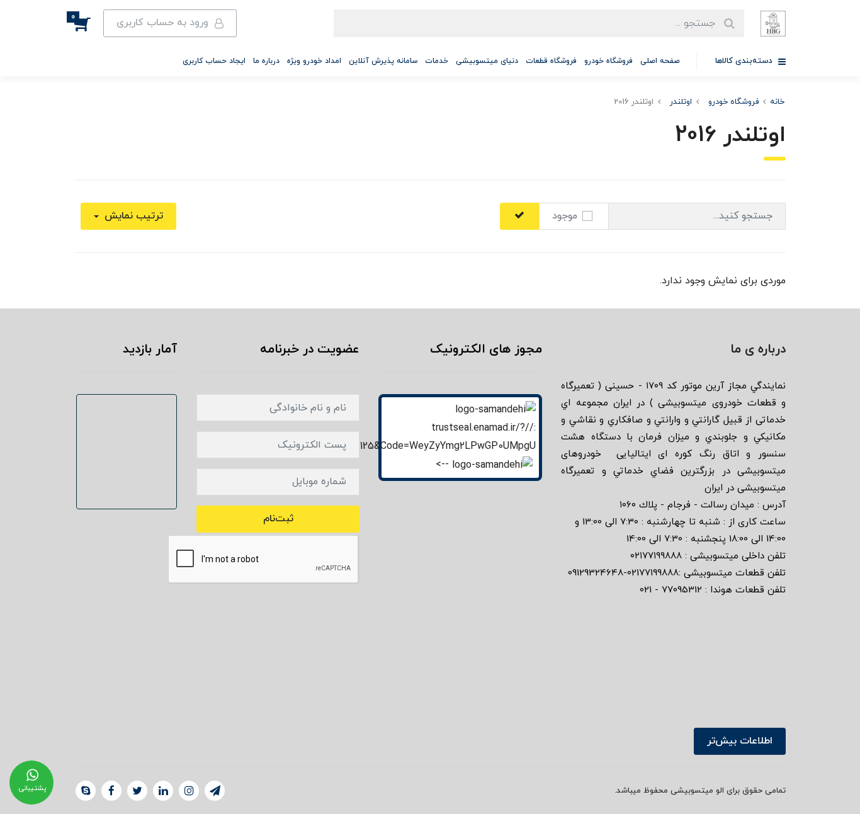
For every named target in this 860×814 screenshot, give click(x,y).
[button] (88, 23)
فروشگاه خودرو (608, 61)
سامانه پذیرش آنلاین (383, 61)
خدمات (436, 61)
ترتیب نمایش (132, 216)
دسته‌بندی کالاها (745, 61)
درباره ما (266, 61)
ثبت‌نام (278, 519)
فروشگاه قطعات (551, 61)
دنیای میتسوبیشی (487, 61)
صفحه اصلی (660, 61)
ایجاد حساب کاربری (214, 61)
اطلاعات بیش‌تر (739, 741)
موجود (564, 216)
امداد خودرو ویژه (314, 61)
